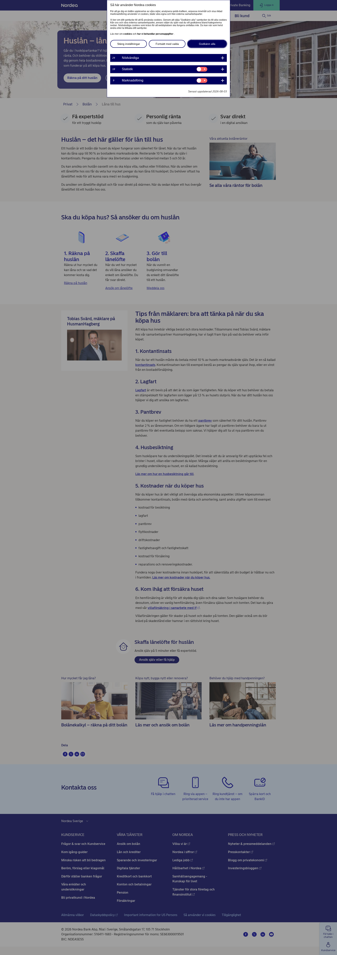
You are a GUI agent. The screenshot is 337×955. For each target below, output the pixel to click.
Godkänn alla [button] (207, 43)
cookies (128, 34)
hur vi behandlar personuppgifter (155, 34)
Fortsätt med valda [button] (167, 43)
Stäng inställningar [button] (128, 43)
